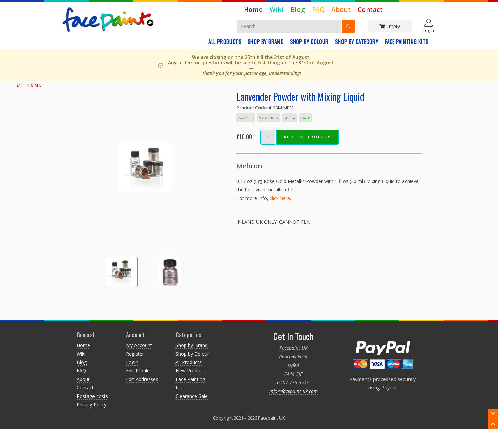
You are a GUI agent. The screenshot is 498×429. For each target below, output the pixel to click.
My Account (139, 345)
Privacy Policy (91, 404)
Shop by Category (356, 42)
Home (253, 9)
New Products (191, 370)
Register (135, 354)
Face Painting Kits (406, 42)
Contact (370, 9)
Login (132, 362)
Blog (298, 9)
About (341, 9)
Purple (305, 118)
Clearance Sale (191, 396)
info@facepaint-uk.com (293, 391)
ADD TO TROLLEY (307, 136)
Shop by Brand (266, 42)
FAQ (318, 9)
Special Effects (268, 118)
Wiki (277, 9)
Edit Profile (138, 370)
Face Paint (245, 118)
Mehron (289, 118)
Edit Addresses (142, 379)
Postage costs (92, 396)
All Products (224, 42)
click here (280, 198)
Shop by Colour (309, 42)
